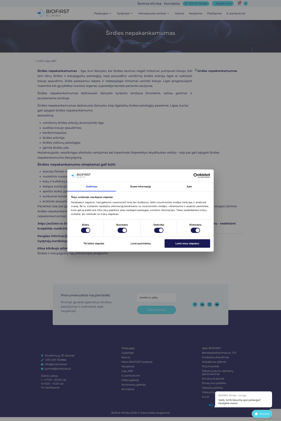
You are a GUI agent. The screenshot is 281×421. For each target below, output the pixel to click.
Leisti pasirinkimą (141, 243)
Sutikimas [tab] (91, 186)
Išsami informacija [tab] (140, 186)
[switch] (122, 230)
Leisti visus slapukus (187, 243)
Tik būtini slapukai (93, 243)
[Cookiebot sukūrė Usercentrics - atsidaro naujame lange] (196, 175)
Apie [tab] (189, 186)
